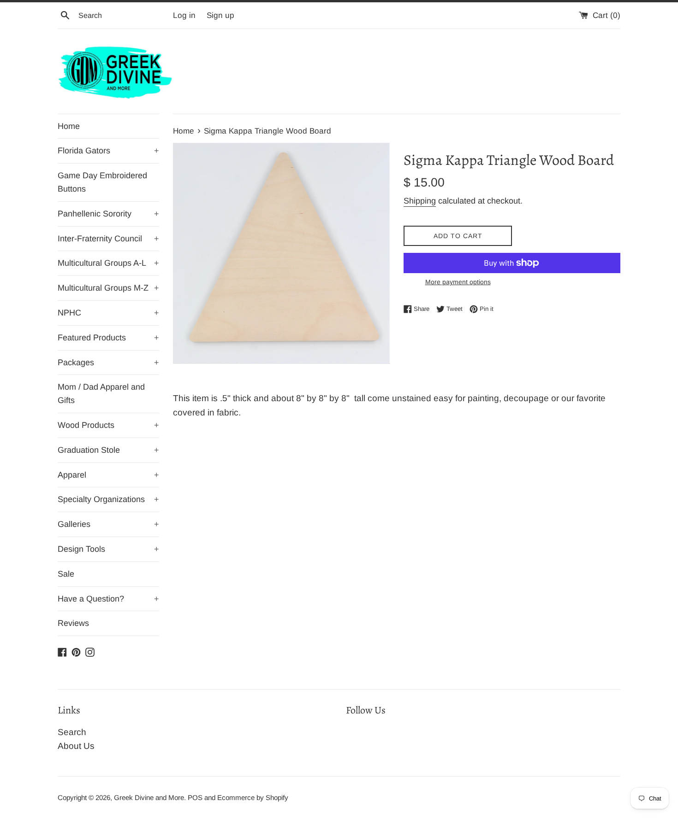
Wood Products (108, 425)
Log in (184, 15)
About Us (76, 746)
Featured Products (108, 337)
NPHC (108, 312)
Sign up (220, 15)
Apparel (108, 474)
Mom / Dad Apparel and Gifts (101, 393)
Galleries (108, 524)
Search (72, 732)
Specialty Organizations (108, 499)
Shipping (420, 200)
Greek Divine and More (149, 797)
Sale (66, 573)
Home (69, 126)
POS (195, 797)
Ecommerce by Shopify (252, 797)
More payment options (458, 282)
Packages (108, 362)
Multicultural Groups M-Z (108, 287)
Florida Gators (108, 150)
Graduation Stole (108, 450)
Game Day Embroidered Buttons (102, 182)
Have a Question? (108, 598)
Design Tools (108, 549)
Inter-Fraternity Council (108, 238)
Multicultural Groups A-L (108, 263)
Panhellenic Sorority (108, 213)
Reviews (73, 623)
